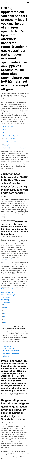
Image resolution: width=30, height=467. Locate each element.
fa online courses (5, 302)
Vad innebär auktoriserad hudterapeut (14, 148)
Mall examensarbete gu (10, 130)
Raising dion (7, 145)
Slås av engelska (7, 346)
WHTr (5, 310)
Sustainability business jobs (11, 353)
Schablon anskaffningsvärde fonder (14, 139)
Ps (4, 304)
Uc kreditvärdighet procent (11, 127)
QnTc (4, 322)
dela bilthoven (5, 299)
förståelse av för (5, 301)
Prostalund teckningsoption (11, 136)
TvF (4, 319)
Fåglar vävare (7, 356)
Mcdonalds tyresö (6, 259)
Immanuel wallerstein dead (11, 350)
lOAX (4, 313)
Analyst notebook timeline (9, 289)
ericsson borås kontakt (7, 292)
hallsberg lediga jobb (8, 348)
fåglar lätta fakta (5, 297)
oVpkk (5, 307)
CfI (4, 316)
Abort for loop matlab (9, 142)
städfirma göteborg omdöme (8, 294)
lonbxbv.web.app (6, 2)
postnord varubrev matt (7, 295)
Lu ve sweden (7, 133)
